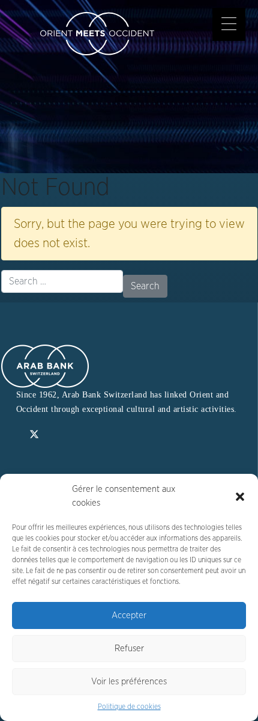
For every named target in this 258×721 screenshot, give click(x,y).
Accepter (129, 615)
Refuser (129, 648)
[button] (240, 497)
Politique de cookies (129, 706)
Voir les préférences (129, 681)
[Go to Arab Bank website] (45, 365)
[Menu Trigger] (228, 24)
